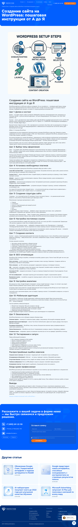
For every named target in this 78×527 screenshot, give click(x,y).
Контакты (50, 4)
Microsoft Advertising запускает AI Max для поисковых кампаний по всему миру (63, 491)
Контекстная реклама (34, 515)
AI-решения (30, 2)
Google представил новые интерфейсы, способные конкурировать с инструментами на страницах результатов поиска (62, 473)
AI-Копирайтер (32, 517)
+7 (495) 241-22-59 (58, 3)
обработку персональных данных (47, 438)
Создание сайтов (33, 511)
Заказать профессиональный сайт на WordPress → (22, 396)
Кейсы (45, 2)
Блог (50, 2)
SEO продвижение (33, 513)
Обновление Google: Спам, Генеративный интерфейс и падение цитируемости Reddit (24, 469)
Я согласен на (43, 438)
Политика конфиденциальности (36, 524)
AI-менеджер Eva (33, 519)
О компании (39, 2)
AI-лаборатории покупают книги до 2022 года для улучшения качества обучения (25, 491)
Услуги (22, 2)
